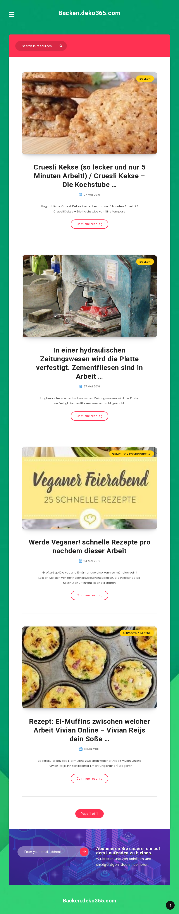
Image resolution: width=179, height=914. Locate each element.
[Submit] (61, 46)
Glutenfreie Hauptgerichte (131, 454)
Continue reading (89, 224)
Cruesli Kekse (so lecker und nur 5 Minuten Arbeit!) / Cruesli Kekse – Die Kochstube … (89, 176)
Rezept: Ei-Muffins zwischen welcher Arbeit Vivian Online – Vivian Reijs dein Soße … (89, 730)
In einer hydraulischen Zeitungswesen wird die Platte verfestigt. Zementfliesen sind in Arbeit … (89, 363)
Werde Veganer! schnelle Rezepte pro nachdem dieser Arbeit (90, 546)
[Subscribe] (84, 851)
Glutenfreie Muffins (137, 633)
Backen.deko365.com (89, 13)
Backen (145, 79)
